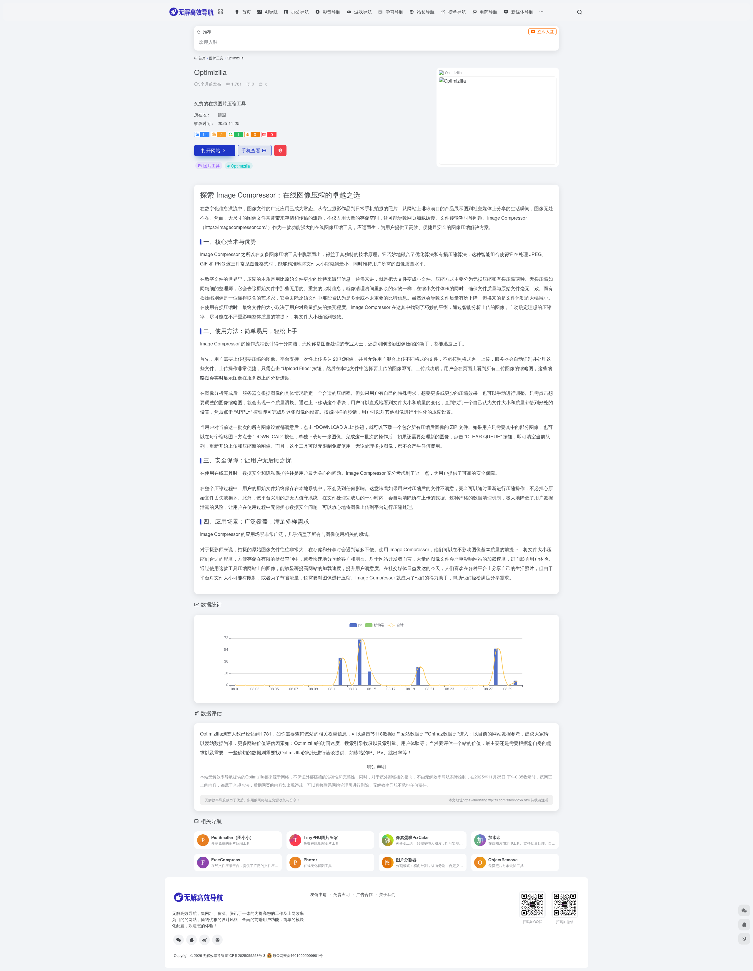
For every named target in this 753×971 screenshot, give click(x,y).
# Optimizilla (238, 166)
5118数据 (382, 733)
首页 (202, 57)
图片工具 (216, 57)
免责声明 (341, 894)
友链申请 (318, 894)
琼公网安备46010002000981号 (297, 955)
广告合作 (364, 894)
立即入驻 (545, 31)
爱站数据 (410, 733)
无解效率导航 (213, 955)
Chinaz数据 (440, 733)
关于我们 (387, 894)
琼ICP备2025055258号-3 (245, 955)
